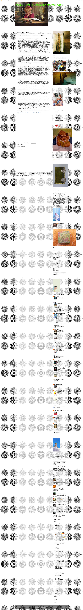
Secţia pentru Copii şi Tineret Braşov (59, 346)
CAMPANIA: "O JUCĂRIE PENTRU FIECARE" (60, 362)
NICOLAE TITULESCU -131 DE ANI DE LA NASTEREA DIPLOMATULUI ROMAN (61, 512)
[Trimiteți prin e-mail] (31, 143)
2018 (54, 595)
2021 (54, 521)
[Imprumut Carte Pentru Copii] (53, 160)
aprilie (56, 589)
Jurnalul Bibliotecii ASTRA (58, 396)
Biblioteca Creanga (56, 403)
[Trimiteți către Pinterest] (35, 143)
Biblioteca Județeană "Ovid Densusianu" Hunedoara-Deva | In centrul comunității (59, 325)
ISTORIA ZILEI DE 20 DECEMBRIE (59, 472)
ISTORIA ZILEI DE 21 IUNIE (59, 555)
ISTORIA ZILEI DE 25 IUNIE (59, 550)
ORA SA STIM (55, 265)
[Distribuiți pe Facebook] (34, 143)
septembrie (56, 529)
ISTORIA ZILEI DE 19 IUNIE (59, 565)
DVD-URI (54, 259)
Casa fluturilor (59, 418)
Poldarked (55, 373)
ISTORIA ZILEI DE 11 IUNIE (59, 573)
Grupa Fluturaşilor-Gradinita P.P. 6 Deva (59, 411)
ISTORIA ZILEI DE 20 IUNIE (59, 560)
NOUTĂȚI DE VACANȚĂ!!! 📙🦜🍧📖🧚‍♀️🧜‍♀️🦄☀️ (60, 537)
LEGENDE (54, 264)
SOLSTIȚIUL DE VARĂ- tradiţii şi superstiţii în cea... (60, 557)
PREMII (54, 268)
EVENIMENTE (55, 260)
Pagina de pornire (33, 173)
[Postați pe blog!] (32, 143)
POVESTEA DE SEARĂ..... (61, 498)
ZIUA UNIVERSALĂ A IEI (59, 551)
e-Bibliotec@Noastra (57, 407)
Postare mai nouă (20, 173)
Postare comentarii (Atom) (25, 175)
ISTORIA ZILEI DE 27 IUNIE (59, 540)
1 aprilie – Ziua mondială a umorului (61, 392)
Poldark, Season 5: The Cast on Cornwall (60, 374)
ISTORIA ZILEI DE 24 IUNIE (59, 552)
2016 (54, 597)
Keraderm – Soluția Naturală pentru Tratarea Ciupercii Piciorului (59, 343)
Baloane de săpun (59, 314)
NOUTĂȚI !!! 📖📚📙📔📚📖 (59, 539)
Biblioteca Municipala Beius (58, 384)
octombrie (56, 528)
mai (55, 587)
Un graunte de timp (56, 417)
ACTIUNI (54, 253)
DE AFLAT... (22, 144)
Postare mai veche (47, 173)
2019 (54, 524)
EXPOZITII (54, 262)
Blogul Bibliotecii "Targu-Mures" (59, 390)
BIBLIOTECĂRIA (56, 335)
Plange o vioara (56, 408)
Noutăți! (56, 577)
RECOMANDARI (55, 270)
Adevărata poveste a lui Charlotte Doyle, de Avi (60, 351)
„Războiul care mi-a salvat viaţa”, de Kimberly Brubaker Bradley (59, 357)
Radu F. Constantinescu (57, 366)
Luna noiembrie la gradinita (60, 412)
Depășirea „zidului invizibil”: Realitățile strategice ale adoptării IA (61, 298)
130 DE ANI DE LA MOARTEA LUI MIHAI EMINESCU (60, 567)
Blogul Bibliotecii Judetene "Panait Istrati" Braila (59, 380)
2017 (54, 596)
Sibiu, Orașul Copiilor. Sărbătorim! (60, 398)
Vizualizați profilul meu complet (60, 225)
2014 (54, 600)
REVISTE (54, 273)
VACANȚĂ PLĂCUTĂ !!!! (58, 568)
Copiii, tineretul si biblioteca (58, 349)
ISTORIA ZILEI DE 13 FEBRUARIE (58, 468)
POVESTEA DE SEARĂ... (57, 267)
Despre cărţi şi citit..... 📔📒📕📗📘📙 (60, 534)
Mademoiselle (56, 423)
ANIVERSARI (55, 254)
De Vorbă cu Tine (56, 319)
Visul (58, 424)
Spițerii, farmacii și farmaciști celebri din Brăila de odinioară (59, 381)
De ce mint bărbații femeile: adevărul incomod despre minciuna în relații (59, 321)
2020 (54, 522)
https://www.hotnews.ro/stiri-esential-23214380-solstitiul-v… (29, 110)
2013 (54, 602)
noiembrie (56, 526)
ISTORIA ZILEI (55, 263)
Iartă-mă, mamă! (59, 303)
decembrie (56, 525)
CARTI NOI (54, 256)
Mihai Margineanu (56, 432)
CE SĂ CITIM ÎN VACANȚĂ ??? (59, 532)
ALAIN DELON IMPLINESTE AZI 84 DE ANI (61, 505)
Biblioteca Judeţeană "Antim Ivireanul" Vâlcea (58, 430)
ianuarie (56, 593)
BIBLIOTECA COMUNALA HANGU (59, 313)
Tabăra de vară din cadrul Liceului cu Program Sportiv (59, 311)
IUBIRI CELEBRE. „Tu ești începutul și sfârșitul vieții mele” (59, 457)
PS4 (53, 269)
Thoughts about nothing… (57, 342)
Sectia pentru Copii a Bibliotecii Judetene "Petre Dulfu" (58, 309)
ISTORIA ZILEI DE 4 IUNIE (59, 579)
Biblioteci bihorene (56, 296)
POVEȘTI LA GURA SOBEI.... (58, 60)
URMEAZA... (55, 274)
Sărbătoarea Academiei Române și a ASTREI (59, 327)
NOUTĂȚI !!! (57, 544)
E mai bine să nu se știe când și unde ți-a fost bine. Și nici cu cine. (61, 368)
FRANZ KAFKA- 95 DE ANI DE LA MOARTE (60, 581)
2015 (54, 599)
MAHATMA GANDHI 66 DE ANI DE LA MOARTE (61, 463)
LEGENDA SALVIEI (60, 492)
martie (56, 590)
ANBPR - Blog (56, 433)
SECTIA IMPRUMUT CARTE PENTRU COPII (39, 5)
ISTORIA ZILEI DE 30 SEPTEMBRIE (60, 485)
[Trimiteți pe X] (33, 143)
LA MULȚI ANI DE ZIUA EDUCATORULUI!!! (58, 575)
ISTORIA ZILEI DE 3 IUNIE (59, 586)
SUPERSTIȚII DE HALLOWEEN (59, 479)
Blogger (47, 607)
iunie (55, 531)
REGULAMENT (55, 271)
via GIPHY (54, 55)
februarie (56, 592)
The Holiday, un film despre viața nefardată (60, 331)
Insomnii (55, 302)
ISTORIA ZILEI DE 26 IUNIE (59, 543)
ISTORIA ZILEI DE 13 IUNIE (59, 572)
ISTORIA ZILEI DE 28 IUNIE (59, 535)
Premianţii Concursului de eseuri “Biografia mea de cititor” (58, 404)
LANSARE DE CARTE (58, 578)
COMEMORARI (55, 257)
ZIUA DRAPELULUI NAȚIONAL (59, 541)
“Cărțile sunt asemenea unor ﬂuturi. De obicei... (60, 563)
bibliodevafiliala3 (56, 355)
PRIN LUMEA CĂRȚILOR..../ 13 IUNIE (59, 570)
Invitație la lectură (60, 385)
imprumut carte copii (61, 223)
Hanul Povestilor (56, 329)
